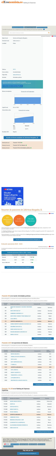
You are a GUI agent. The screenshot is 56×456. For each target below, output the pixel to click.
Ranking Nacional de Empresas (18, 27)
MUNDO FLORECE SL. (14, 409)
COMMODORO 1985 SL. (14, 417)
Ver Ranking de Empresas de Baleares (43, 384)
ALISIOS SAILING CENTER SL (16, 401)
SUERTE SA (12, 404)
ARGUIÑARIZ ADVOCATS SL (16, 326)
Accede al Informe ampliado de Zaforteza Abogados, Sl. (22, 137)
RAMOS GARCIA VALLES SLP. (16, 329)
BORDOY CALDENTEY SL (16, 372)
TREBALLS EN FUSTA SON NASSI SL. (18, 356)
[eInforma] (6, 443)
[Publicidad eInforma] (12, 205)
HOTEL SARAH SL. (14, 369)
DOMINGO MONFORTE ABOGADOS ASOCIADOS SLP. (20, 324)
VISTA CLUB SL (14, 359)
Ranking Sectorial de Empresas (42, 27)
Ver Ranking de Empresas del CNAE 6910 (42, 338)
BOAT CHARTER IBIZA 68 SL (16, 361)
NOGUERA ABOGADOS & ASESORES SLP (18, 331)
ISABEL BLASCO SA (14, 427)
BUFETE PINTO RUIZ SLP (15, 310)
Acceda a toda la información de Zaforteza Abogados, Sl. (28, 239)
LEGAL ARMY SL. (13, 318)
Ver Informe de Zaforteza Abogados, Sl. (28, 453)
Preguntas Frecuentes (15, 444)
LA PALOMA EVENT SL (15, 377)
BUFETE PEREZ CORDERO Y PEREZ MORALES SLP (20, 316)
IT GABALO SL (13, 364)
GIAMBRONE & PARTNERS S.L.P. (16, 313)
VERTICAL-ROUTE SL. (14, 406)
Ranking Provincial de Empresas (30, 27)
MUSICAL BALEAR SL (15, 354)
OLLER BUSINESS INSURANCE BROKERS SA (19, 425)
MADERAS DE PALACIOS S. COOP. (17, 419)
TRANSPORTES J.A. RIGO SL (16, 375)
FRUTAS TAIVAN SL (14, 412)
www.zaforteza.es (17, 74)
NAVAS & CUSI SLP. (14, 334)
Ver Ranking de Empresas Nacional (44, 431)
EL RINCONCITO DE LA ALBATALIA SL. (17, 422)
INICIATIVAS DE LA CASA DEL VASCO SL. (19, 380)
